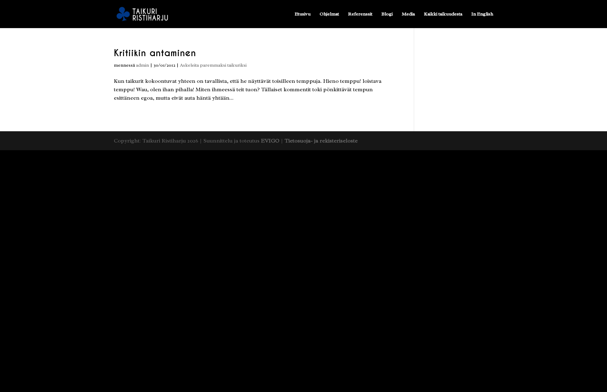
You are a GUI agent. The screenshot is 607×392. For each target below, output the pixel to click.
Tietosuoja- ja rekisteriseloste (321, 140)
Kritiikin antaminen (155, 53)
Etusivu (303, 14)
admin (142, 65)
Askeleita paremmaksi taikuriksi (213, 65)
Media (408, 14)
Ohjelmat (329, 14)
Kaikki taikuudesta (443, 14)
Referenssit (360, 14)
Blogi (387, 14)
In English (482, 14)
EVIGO (270, 140)
